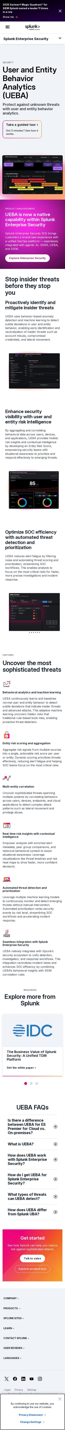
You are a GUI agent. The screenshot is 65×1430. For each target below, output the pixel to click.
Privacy (19, 1389)
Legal (7, 1389)
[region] (32, 1412)
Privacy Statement (31, 1414)
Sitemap (31, 1389)
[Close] (60, 1399)
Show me (8, 16)
